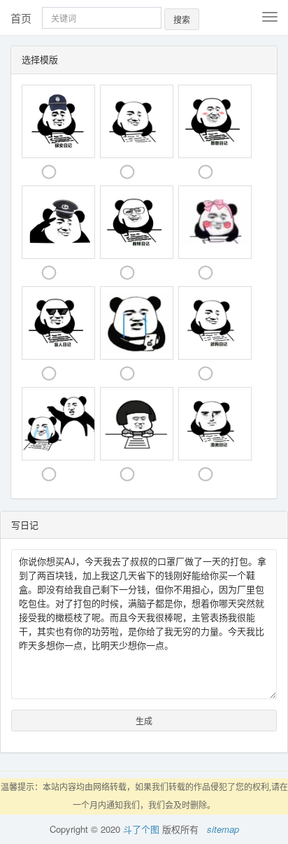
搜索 (181, 19)
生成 (144, 720)
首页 (20, 17)
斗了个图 (141, 829)
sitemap (223, 829)
